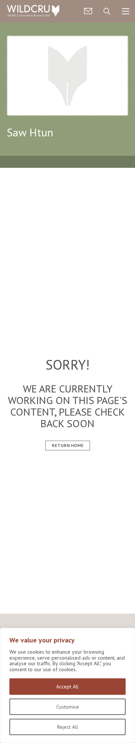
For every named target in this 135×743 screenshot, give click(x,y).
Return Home (68, 445)
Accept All (67, 686)
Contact (88, 11)
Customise (67, 706)
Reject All (67, 727)
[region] (67, 685)
